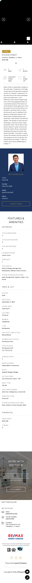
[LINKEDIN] (20, 557)
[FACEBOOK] (11, 557)
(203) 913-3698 (7, 186)
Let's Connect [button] (16, 489)
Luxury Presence (20, 563)
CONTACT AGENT (16, 203)
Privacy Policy (23, 572)
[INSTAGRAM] (16, 557)
